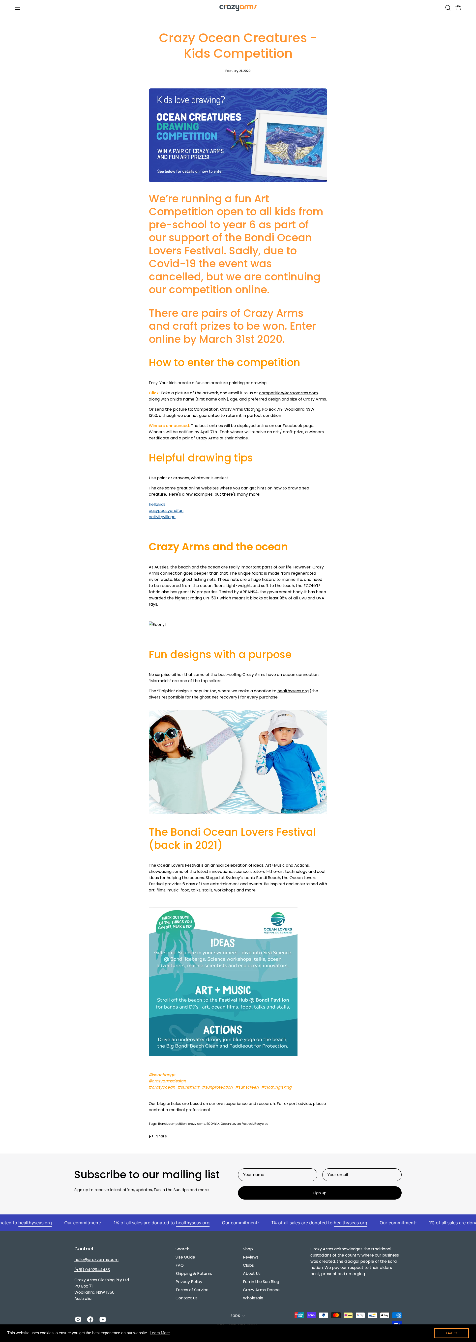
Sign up (320, 1192)
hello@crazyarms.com (96, 1259)
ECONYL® (213, 1124)
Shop (248, 1249)
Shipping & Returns (194, 1273)
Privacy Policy (189, 1282)
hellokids (157, 504)
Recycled (261, 1124)
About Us (252, 1273)
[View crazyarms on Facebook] (89, 1319)
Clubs (248, 1265)
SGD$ (235, 1315)
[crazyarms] (238, 7)
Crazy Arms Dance (261, 1290)
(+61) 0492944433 (92, 1270)
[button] (448, 7)
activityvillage (162, 517)
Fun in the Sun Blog (261, 1282)
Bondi (162, 1124)
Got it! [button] (451, 1333)
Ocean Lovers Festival (237, 1124)
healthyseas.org (293, 691)
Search (182, 1249)
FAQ (180, 1265)
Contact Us (187, 1298)
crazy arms (196, 1124)
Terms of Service (192, 1290)
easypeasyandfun (166, 510)
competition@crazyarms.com (288, 393)
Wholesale (253, 1298)
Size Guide (185, 1257)
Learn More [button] (160, 1333)
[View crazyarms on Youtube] (102, 1319)
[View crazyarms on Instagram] (77, 1319)
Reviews (251, 1257)
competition (177, 1124)
